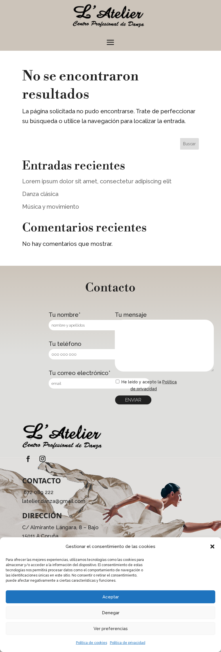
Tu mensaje (131, 314)
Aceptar (110, 597)
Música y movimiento (50, 206)
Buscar (189, 144)
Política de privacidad (127, 643)
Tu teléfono (65, 343)
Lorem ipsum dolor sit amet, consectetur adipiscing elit (97, 181)
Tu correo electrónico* (79, 373)
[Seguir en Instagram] (43, 459)
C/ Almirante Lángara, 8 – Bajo (60, 527)
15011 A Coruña (40, 536)
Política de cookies (91, 643)
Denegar (110, 612)
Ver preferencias (111, 628)
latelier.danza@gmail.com (53, 501)
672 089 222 (39, 492)
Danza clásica (40, 194)
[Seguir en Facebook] (28, 459)
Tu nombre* (65, 314)
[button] (212, 546)
